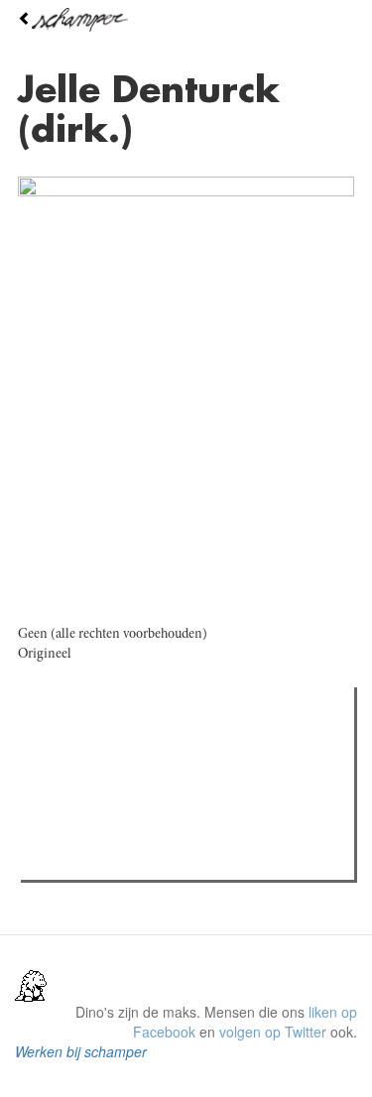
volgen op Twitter (272, 1031)
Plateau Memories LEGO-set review (172, 859)
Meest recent (199, 747)
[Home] (186, 20)
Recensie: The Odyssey (134, 787)
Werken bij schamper (81, 1051)
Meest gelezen (89, 747)
